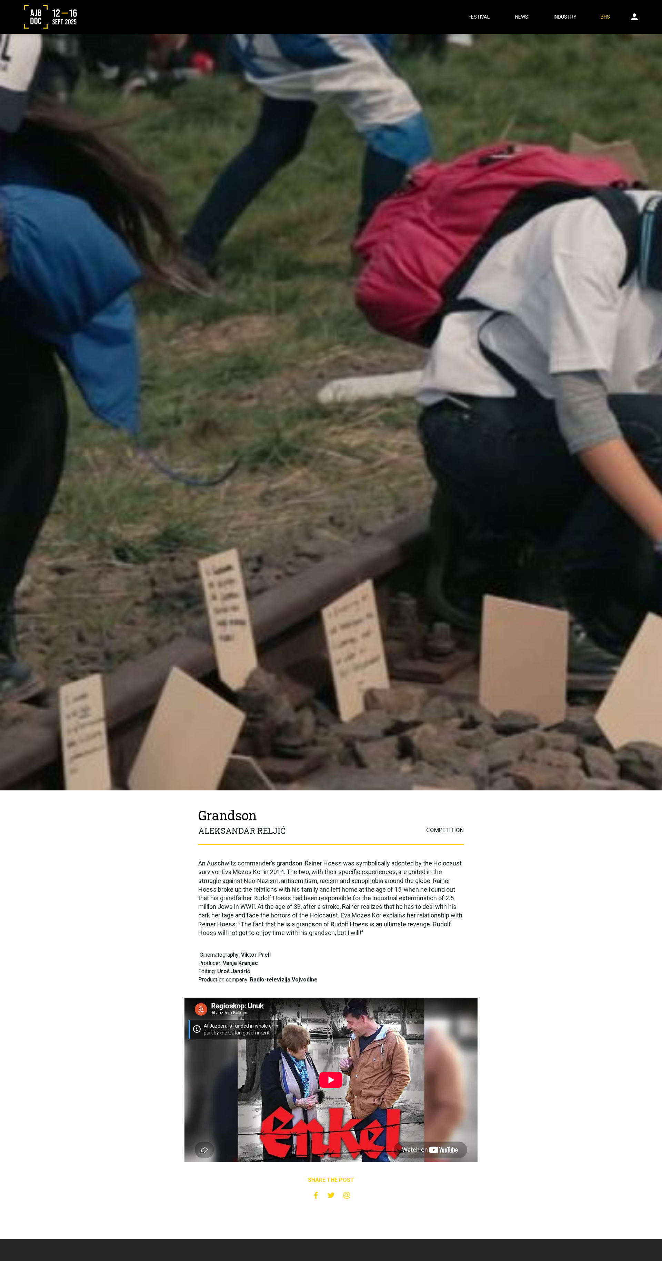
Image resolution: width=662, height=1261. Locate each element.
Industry (565, 17)
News (521, 17)
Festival (479, 17)
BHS (605, 17)
